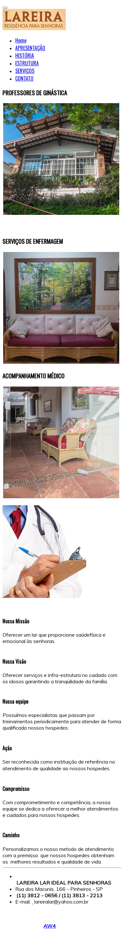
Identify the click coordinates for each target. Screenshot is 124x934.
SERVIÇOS (24, 71)
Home (20, 40)
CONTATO (24, 78)
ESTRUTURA (27, 63)
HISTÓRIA (24, 55)
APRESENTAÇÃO (30, 48)
